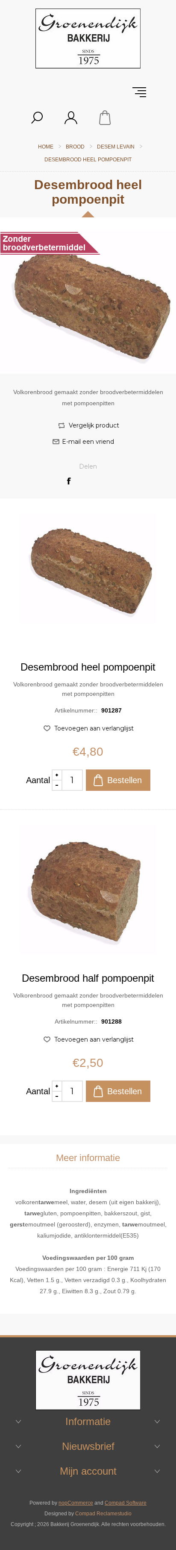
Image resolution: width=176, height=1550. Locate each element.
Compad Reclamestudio (103, 1514)
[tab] (88, 1158)
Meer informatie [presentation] (88, 1157)
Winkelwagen (105, 118)
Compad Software (126, 1503)
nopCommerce (76, 1503)
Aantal (38, 780)
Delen (88, 466)
